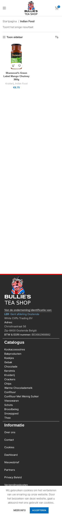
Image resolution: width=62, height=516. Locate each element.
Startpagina (10, 21)
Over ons (9, 432)
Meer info (19, 510)
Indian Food (21, 83)
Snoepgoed (11, 413)
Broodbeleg (11, 409)
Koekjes (9, 358)
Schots (8, 405)
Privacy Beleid (13, 477)
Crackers (9, 379)
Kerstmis (9, 370)
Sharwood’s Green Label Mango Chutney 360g (16, 76)
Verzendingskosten (16, 484)
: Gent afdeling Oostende (21, 314)
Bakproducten (12, 353)
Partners (9, 469)
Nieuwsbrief (11, 462)
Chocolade (10, 366)
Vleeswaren (11, 400)
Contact (9, 439)
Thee (7, 417)
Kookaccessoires (14, 349)
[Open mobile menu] (4, 8)
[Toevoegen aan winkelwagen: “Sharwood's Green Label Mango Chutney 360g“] (13, 66)
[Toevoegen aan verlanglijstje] (19, 66)
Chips (7, 383)
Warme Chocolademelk (18, 387)
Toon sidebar (15, 37)
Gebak (8, 362)
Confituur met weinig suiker (21, 396)
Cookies (9, 447)
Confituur (10, 392)
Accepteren (39, 510)
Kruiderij (9, 83)
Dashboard (11, 454)
